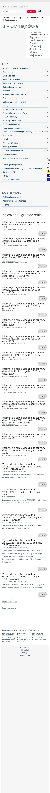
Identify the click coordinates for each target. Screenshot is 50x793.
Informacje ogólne (10, 154)
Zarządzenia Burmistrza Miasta (15, 159)
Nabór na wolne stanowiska (14, 94)
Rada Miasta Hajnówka (12, 128)
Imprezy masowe (10, 147)
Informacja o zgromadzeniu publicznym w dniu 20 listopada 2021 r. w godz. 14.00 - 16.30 (23, 450)
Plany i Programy (10, 117)
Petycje (6, 106)
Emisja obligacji (9, 76)
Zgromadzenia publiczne (39, 34)
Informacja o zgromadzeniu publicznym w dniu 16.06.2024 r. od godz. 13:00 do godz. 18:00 (23, 338)
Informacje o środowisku (13, 83)
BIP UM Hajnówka (20, 26)
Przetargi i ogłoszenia (12, 120)
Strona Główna (35, 32)
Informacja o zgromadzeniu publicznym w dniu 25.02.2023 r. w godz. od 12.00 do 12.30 (23, 387)
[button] (48, 160)
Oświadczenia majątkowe (13, 98)
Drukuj (39, 11)
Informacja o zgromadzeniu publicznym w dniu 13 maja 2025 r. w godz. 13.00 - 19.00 (23, 257)
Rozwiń (42, 233)
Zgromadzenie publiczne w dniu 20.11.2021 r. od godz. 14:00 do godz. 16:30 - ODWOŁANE (22, 466)
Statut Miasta (8, 135)
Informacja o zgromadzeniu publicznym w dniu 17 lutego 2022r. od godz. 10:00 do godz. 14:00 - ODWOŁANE (23, 420)
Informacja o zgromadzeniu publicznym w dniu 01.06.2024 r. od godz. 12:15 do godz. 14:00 (23, 355)
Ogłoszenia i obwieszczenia (14, 102)
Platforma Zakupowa (11, 124)
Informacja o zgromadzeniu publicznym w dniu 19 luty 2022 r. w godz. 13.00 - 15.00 (23, 435)
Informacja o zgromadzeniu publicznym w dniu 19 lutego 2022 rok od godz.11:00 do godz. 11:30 (23, 404)
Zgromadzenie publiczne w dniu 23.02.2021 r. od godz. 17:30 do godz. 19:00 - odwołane (22, 517)
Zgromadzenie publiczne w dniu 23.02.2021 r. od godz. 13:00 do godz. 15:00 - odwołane (22, 543)
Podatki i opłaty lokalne (12, 109)
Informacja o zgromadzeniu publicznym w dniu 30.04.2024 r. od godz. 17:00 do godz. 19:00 (23, 371)
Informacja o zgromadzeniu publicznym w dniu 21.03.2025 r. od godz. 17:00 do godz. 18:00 (23, 290)
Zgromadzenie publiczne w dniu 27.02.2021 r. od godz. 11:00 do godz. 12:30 (22, 492)
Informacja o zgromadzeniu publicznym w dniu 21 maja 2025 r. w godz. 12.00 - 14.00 (23, 241)
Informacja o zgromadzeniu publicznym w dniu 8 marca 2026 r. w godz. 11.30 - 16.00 (23, 224)
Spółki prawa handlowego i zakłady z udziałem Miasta (25, 132)
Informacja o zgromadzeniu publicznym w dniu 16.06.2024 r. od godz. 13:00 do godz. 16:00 (23, 322)
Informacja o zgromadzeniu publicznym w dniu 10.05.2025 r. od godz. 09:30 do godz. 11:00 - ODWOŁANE (23, 273)
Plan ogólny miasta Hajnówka (15, 113)
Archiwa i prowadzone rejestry (15, 68)
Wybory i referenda (10, 143)
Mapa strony (23, 6)
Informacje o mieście (11, 79)
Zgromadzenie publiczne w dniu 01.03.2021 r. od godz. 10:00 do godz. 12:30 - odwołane (22, 576)
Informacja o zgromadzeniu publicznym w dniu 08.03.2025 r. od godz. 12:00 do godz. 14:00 (23, 306)
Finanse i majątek (10, 72)
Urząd (5, 139)
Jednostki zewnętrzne (12, 87)
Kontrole (6, 91)
